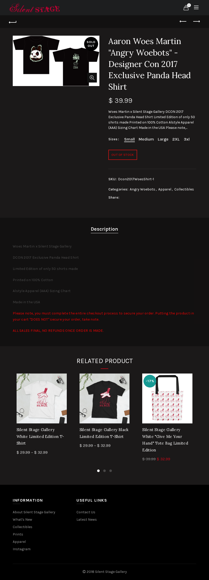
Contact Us (85, 512)
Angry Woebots (142, 189)
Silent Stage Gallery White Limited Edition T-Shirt (40, 436)
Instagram (22, 549)
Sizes (112, 139)
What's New (22, 519)
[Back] (13, 22)
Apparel (164, 189)
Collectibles (184, 189)
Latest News (86, 519)
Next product (196, 22)
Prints (18, 534)
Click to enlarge (92, 77)
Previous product (183, 22)
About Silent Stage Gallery (34, 512)
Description (104, 229)
